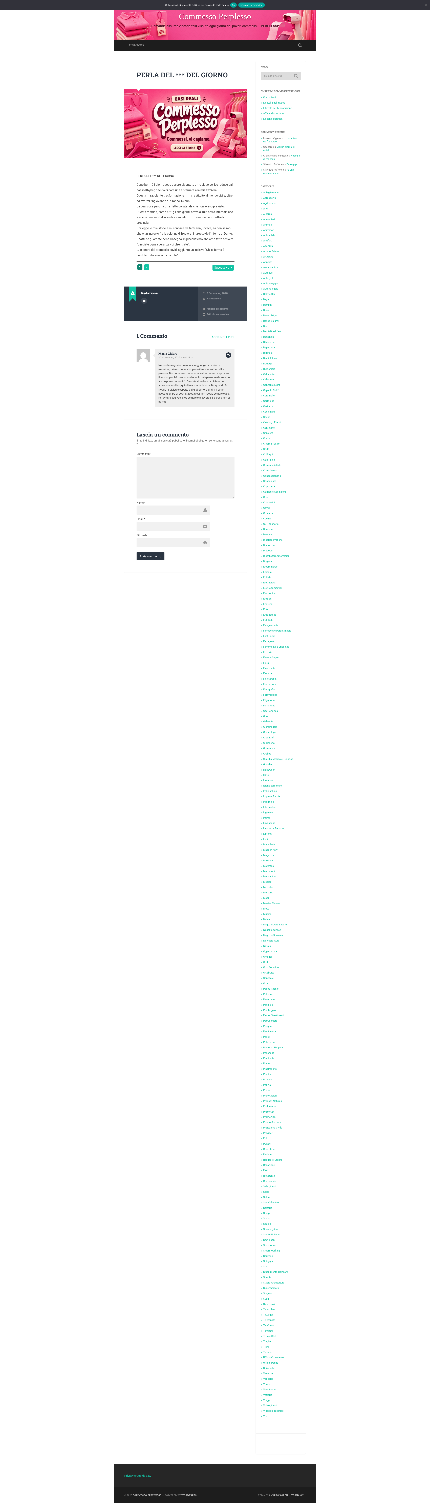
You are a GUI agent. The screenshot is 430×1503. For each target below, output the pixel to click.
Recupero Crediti (272, 1159)
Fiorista (267, 673)
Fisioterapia (269, 678)
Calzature (268, 379)
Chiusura (268, 432)
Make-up (268, 860)
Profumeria (269, 1106)
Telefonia (268, 1325)
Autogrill (268, 278)
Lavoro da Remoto (273, 828)
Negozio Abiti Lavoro (275, 924)
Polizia (267, 1084)
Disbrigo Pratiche (273, 539)
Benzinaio (268, 336)
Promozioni (269, 1116)
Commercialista (272, 465)
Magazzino (269, 855)
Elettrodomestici (272, 587)
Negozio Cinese (272, 929)
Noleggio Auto (271, 940)
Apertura (268, 245)
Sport (266, 1266)
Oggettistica (270, 951)
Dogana (267, 561)
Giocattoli (268, 737)
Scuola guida (270, 1229)
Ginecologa (269, 732)
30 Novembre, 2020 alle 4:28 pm (176, 357)
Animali (267, 224)
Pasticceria (269, 1031)
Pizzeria (267, 1079)
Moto (266, 908)
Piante (266, 1063)
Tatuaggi (268, 1314)
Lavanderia (269, 823)
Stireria (267, 1277)
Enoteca (267, 604)
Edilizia (267, 577)
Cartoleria (268, 400)
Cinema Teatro (271, 443)
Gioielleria (269, 742)
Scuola (267, 1223)
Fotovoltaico (270, 694)
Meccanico (269, 876)
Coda (266, 449)
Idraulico (268, 780)
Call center (269, 374)
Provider (267, 1133)
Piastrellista (270, 1068)
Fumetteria (269, 705)
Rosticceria (269, 1181)
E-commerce (270, 566)
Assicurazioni (270, 267)
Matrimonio (269, 871)
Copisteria (269, 486)
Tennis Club (269, 1336)
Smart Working (271, 1250)
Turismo (267, 1352)
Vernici (267, 1384)
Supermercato (271, 1288)
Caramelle (269, 395)
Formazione (269, 684)
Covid (266, 507)
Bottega (267, 363)
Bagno (266, 299)
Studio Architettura (273, 1282)
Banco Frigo (270, 315)
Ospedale (268, 978)
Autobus (268, 272)
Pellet (266, 1036)
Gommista (269, 748)
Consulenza (269, 481)
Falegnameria (270, 625)
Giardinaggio (270, 726)
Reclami (267, 1154)
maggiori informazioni (251, 5)
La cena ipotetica (273, 118)
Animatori (268, 230)
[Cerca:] (281, 76)
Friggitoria (269, 700)
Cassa (266, 417)
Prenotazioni (270, 1095)
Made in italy (270, 849)
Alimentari (269, 219)
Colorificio (269, 459)
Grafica (267, 753)
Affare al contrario (273, 113)
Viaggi (266, 1400)
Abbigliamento (271, 192)
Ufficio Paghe (270, 1362)
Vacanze (268, 1373)
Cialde (266, 438)
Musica (267, 914)
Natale (267, 919)
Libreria (267, 833)
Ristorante (269, 1175)
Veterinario (269, 1389)
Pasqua (267, 1026)
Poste (266, 1090)
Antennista (269, 235)
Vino (265, 1416)
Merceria (268, 892)
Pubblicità (136, 45)
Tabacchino (269, 1309)
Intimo (266, 817)
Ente (265, 609)
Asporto (267, 262)
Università (268, 1368)
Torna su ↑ (298, 1495)
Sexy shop (269, 1239)
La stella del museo (274, 102)
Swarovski (269, 1304)
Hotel (266, 774)
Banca (266, 310)
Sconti (266, 1218)
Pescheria (268, 1052)
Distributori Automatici (276, 555)
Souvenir (268, 1256)
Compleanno (270, 470)
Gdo (265, 716)
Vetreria (267, 1394)
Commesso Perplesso (215, 16)
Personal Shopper (273, 1047)
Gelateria (268, 721)
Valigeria (268, 1378)
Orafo (266, 962)
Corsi (266, 497)
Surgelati (268, 1293)
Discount (268, 550)
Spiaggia (268, 1261)
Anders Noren (278, 1495)
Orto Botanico (271, 967)
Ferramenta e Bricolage (276, 646)
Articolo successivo (218, 314)
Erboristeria (269, 614)
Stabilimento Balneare (275, 1271)
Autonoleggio (270, 288)
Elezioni (267, 598)
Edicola (267, 572)
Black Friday (270, 358)
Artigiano (268, 256)
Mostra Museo (271, 903)
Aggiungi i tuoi (223, 337)
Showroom (269, 1245)
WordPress (189, 1495)
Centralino (269, 427)
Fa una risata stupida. (278, 171)
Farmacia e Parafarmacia (277, 630)
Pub (265, 1138)
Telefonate (269, 1320)
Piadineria (268, 1058)
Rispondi (228, 355)
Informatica (269, 807)
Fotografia (269, 689)
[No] (425, 5)
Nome (141, 503)
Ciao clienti (269, 97)
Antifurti (267, 240)
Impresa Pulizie (271, 796)
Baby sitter (269, 294)
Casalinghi (269, 411)
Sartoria (267, 1207)
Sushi (266, 1298)
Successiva (221, 267)
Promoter (268, 1111)
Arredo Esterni (271, 251)
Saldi (266, 1191)
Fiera (266, 662)
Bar (265, 326)
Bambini (267, 304)
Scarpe (267, 1213)
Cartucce (268, 406)
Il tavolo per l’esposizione (277, 108)
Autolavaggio (270, 283)
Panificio (268, 1004)
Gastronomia (270, 710)
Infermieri (268, 801)
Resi (265, 1170)
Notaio (267, 946)
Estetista (268, 620)
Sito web (142, 535)
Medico (267, 881)
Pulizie (267, 1143)
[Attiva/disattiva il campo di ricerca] (300, 45)
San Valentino (271, 1202)
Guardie (267, 764)
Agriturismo (269, 203)
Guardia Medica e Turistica (278, 759)
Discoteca (269, 545)
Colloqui (268, 454)
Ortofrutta (268, 972)
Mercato (268, 887)
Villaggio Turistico (273, 1410)
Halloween (269, 769)
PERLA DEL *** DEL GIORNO (182, 74)
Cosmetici (269, 502)
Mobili (266, 897)
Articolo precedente (217, 308)
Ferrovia (267, 652)
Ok (233, 5)
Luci (265, 839)
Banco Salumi (271, 320)
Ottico (266, 983)
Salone (267, 1197)
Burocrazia (269, 368)
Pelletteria (269, 1042)
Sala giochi (269, 1186)
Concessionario (272, 475)
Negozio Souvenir (273, 935)
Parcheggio (269, 1010)
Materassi (268, 865)
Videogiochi (270, 1405)
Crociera (268, 513)
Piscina (267, 1074)
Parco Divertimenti (273, 1015)
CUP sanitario (271, 523)
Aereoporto (269, 197)
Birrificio (268, 352)
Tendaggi (268, 1330)
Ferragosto (269, 641)
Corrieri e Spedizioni (274, 491)
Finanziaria (269, 668)
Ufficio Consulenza (273, 1357)
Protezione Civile (272, 1127)
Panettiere (269, 999)
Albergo (267, 213)
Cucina (267, 518)
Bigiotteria (269, 347)
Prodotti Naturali (272, 1101)
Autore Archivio (144, 301)
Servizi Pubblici (271, 1234)
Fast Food (268, 636)
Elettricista (269, 582)
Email (141, 519)
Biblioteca (268, 342)
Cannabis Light (271, 384)
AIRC (266, 208)
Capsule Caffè (271, 390)
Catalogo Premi (272, 422)
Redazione (269, 1165)
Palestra (267, 994)
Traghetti (268, 1341)
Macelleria (269, 844)
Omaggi (267, 956)
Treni (266, 1346)
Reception (268, 1149)
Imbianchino (270, 791)
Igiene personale (272, 785)
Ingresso (268, 812)
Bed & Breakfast (272, 331)
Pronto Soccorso (272, 1122)
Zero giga (292, 164)
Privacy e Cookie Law (137, 1475)
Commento (144, 454)
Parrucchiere (214, 298)
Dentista (268, 529)
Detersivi (268, 534)
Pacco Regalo (271, 988)
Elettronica (269, 593)
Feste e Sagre (270, 657)
